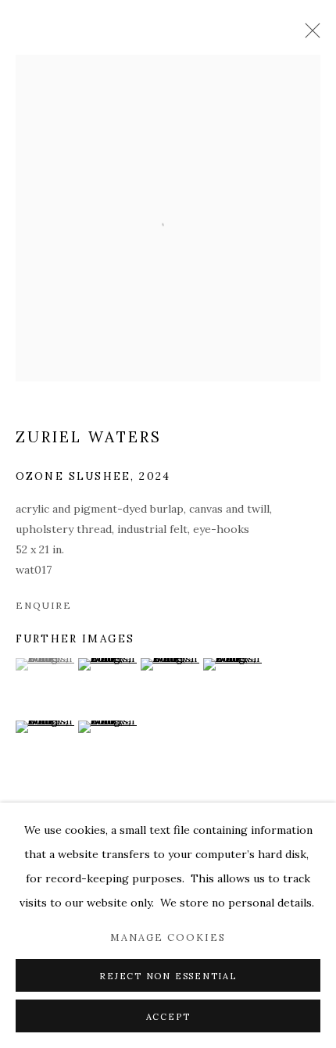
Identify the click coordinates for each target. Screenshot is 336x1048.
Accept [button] (168, 1016)
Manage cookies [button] (168, 937)
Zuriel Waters (89, 436)
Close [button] (308, 35)
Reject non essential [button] (167, 976)
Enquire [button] (43, 605)
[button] (45, 664)
